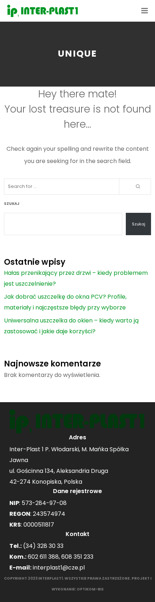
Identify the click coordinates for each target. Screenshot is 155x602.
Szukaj (11, 203)
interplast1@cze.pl (59, 567)
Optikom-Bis (90, 589)
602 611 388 (43, 557)
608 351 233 (77, 557)
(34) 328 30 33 (43, 546)
